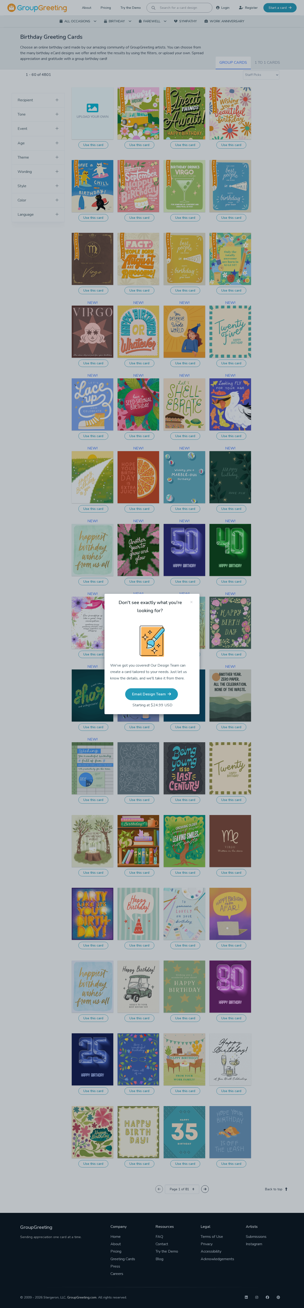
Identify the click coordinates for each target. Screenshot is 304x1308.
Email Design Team (149, 694)
